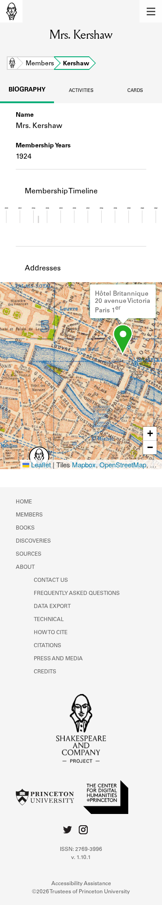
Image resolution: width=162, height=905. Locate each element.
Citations (47, 646)
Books (25, 528)
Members (40, 64)
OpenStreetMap (122, 464)
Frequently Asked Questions (77, 593)
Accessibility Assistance (81, 884)
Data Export (52, 606)
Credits (45, 672)
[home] (11, 11)
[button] (151, 11)
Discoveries (33, 541)
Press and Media (58, 659)
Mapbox (84, 464)
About (25, 567)
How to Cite (51, 632)
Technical (49, 619)
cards (135, 91)
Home (12, 64)
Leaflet (40, 464)
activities (81, 91)
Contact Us (51, 580)
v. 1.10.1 (81, 857)
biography (27, 90)
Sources (28, 554)
